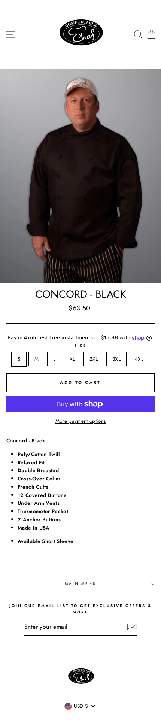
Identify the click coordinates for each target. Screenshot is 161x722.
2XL (93, 358)
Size (80, 345)
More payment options (80, 421)
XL (72, 358)
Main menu (81, 583)
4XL (139, 358)
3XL (116, 358)
